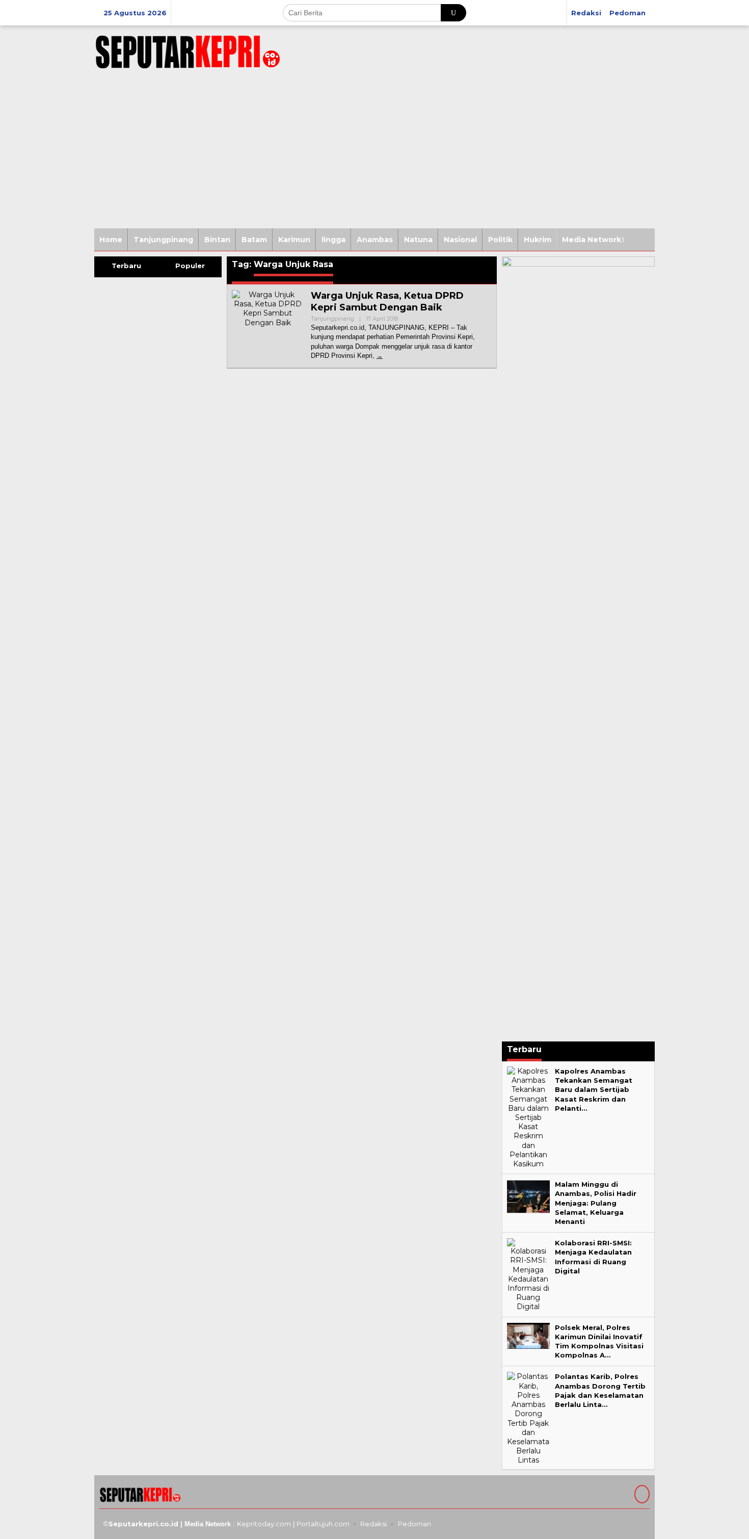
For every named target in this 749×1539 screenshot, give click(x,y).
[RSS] (641, 1495)
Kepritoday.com (264, 1524)
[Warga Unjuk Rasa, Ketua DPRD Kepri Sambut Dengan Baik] (380, 355)
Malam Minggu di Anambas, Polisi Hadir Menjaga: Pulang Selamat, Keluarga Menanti (595, 1202)
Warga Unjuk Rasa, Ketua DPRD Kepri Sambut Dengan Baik (387, 301)
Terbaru (126, 266)
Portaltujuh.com (323, 1524)
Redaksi (373, 1524)
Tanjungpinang (332, 318)
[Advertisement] (374, 152)
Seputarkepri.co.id (143, 1524)
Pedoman (414, 1524)
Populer (190, 266)
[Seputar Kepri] (187, 50)
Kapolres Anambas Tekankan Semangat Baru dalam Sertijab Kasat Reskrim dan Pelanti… (593, 1089)
